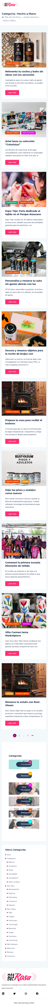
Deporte (12, 893)
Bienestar (12, 928)
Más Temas (11, 909)
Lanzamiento (13, 878)
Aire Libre (10, 886)
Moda (11, 870)
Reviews (10, 952)
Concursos (11, 956)
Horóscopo (13, 920)
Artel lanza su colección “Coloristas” (19, 143)
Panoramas (11, 202)
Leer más (12, 93)
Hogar (25, 63)
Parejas (11, 916)
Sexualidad (13, 874)
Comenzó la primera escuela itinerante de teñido (22, 564)
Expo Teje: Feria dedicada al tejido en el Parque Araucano (23, 213)
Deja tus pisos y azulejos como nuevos (20, 492)
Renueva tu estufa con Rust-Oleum (22, 704)
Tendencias (11, 858)
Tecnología (13, 924)
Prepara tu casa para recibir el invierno (23, 422)
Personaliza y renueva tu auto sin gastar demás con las (23, 282)
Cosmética (13, 866)
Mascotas (11, 948)
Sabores (26, 624)
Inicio (9, 855)
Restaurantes (14, 889)
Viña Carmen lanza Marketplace (16, 634)
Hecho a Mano (13, 63)
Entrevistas (13, 940)
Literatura (12, 936)
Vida (10, 912)
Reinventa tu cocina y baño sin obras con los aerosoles (24, 73)
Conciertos (13, 901)
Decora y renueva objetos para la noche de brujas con (24, 352)
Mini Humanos (28, 133)
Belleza (11, 862)
